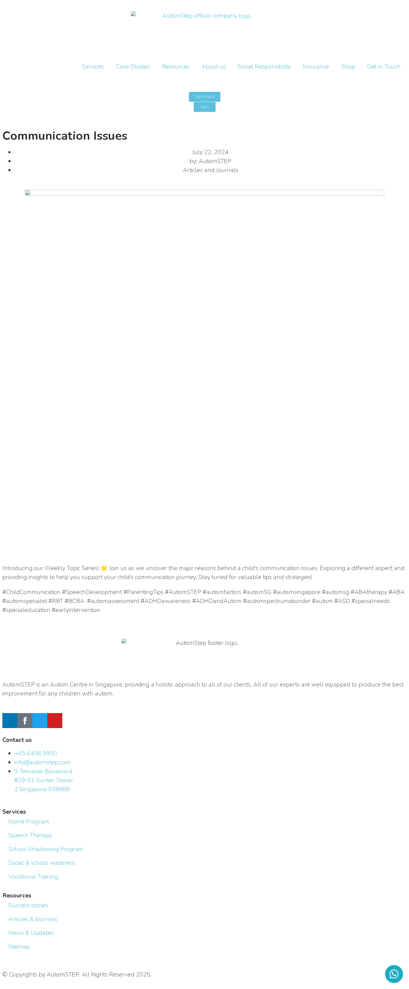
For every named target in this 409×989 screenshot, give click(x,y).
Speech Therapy (30, 835)
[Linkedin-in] (9, 720)
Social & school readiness (41, 863)
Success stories (28, 905)
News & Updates (31, 933)
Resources (176, 67)
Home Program (28, 822)
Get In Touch (384, 67)
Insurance (316, 67)
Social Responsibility (264, 67)
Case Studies (133, 67)
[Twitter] (39, 720)
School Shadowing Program (46, 849)
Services (93, 67)
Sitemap (19, 947)
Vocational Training (33, 877)
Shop (348, 67)
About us (214, 67)
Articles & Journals (32, 919)
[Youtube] (54, 720)
